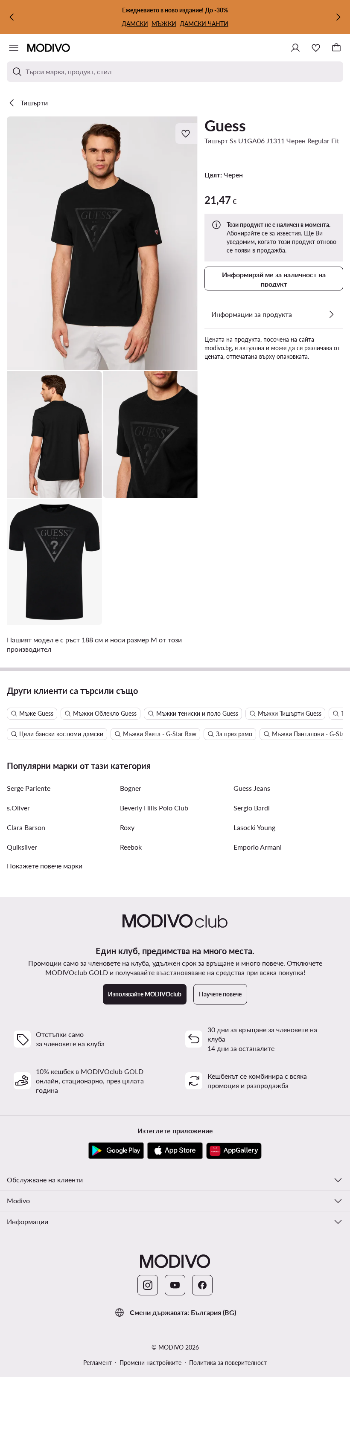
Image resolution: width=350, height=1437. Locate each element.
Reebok (131, 847)
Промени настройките (150, 1362)
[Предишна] (12, 17)
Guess (225, 125)
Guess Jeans (251, 788)
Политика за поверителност (228, 1362)
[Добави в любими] (186, 133)
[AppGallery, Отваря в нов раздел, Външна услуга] (234, 1150)
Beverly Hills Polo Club (154, 808)
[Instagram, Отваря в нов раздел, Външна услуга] (147, 1285)
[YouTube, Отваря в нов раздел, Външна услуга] (175, 1285)
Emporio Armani (257, 847)
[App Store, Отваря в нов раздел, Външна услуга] (175, 1150)
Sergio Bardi (251, 808)
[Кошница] (336, 48)
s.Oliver (18, 808)
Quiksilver (22, 847)
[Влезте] (295, 48)
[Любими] (316, 48)
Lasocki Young (254, 827)
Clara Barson (26, 827)
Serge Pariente (28, 788)
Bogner (130, 788)
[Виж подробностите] (331, 314)
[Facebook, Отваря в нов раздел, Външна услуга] (202, 1285)
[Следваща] (338, 17)
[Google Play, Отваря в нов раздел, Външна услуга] (116, 1150)
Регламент (97, 1362)
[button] (102, 243)
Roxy (127, 827)
